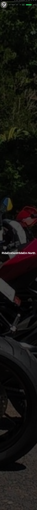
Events (17, 4)
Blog (33, 0)
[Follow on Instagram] (1, 0)
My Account (17, 0)
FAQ (26, 0)
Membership (13, 4)
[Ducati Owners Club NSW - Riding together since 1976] (4, 4)
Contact (35, 0)
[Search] (14, 0)
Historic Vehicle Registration (22, 0)
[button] (34, 5)
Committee (29, 0)
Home (10, 4)
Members (23, 4)
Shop (20, 4)
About (31, 0)
